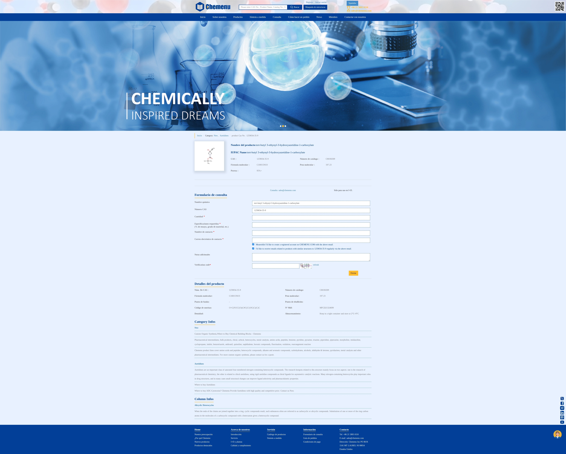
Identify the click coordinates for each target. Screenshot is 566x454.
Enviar (353, 273)
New (216, 136)
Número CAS (201, 209)
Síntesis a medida (258, 17)
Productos (238, 17)
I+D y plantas (236, 442)
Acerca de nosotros (240, 429)
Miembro (333, 17)
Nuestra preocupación (204, 434)
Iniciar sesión (320, 2)
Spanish (352, 3)
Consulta (277, 17)
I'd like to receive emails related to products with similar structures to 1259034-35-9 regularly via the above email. (303, 249)
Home (197, 429)
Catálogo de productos (276, 434)
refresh (316, 265)
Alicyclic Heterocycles (204, 405)
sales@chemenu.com (361, 10)
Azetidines (224, 136)
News (319, 17)
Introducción (236, 434)
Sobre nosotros (219, 17)
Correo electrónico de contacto (209, 239)
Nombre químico (202, 202)
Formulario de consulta (313, 434)
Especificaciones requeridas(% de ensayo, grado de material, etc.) (212, 225)
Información (309, 429)
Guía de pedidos (310, 438)
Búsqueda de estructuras (315, 7)
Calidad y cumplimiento (241, 445)
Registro (309, 2)
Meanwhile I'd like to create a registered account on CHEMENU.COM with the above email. (293, 245)
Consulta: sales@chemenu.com (283, 190)
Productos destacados (203, 445)
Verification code (203, 265)
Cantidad (200, 216)
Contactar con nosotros (355, 17)
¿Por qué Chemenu (202, 438)
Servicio (234, 438)
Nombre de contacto (204, 232)
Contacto (344, 429)
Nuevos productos (202, 442)
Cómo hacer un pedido (298, 17)
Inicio (202, 17)
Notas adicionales (202, 255)
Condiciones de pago (312, 442)
